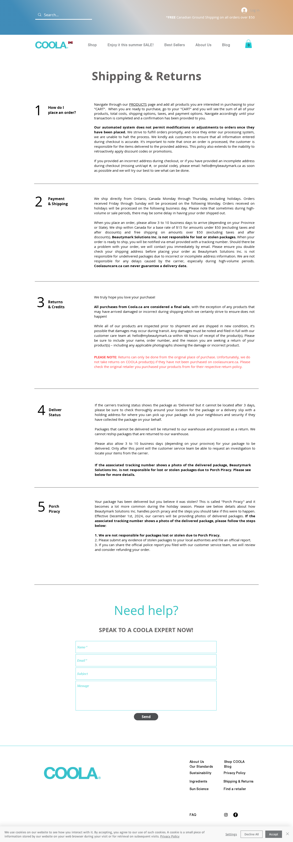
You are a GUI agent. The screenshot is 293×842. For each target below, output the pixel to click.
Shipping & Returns (238, 781)
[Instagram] (226, 815)
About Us (197, 762)
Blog (227, 766)
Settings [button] (231, 834)
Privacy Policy (169, 836)
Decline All (251, 834)
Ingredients (198, 781)
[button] (248, 44)
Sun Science (199, 789)
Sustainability (200, 773)
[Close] (287, 834)
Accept (273, 834)
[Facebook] (235, 815)
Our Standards (201, 766)
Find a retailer (235, 789)
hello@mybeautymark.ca (221, 165)
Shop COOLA (234, 762)
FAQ (193, 815)
